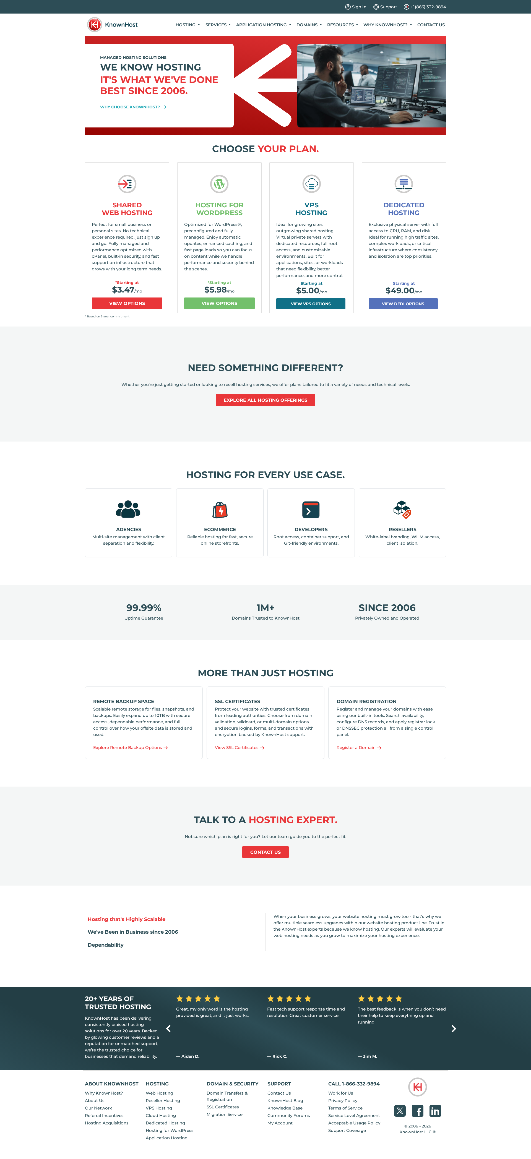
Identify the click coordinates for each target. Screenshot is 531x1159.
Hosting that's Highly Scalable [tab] (126, 919)
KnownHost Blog (285, 1100)
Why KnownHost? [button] (386, 24)
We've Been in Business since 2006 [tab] (133, 932)
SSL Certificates (223, 1107)
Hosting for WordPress (219, 209)
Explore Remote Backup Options (128, 747)
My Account (280, 1123)
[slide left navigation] (168, 1028)
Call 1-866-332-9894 (354, 1084)
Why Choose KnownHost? (130, 107)
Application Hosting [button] (262, 24)
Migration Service (225, 1114)
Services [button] (216, 24)
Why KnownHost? (104, 1093)
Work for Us (340, 1093)
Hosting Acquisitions (107, 1123)
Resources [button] (341, 24)
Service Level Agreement (354, 1115)
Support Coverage (347, 1130)
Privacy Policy (342, 1100)
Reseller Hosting (163, 1100)
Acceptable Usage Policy (354, 1123)
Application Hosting (167, 1137)
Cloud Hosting (161, 1115)
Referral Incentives (104, 1115)
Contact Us (431, 24)
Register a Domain (357, 747)
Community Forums (288, 1115)
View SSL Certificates (237, 747)
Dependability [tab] (106, 945)
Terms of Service (345, 1108)
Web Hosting (159, 1093)
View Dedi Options (403, 303)
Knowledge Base (285, 1108)
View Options (127, 303)
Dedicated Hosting (404, 209)
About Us (95, 1100)
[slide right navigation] (454, 1028)
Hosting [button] (186, 24)
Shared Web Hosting (127, 209)
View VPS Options (311, 303)
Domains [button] (307, 24)
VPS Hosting (311, 209)
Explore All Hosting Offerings (265, 400)
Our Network (98, 1108)
